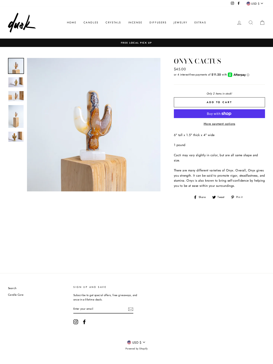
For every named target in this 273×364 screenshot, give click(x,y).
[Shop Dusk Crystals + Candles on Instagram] (75, 321)
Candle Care (15, 295)
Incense (135, 22)
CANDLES (91, 22)
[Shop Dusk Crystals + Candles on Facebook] (84, 321)
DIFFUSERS (157, 22)
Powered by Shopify (136, 348)
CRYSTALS (113, 22)
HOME (71, 22)
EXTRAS (200, 22)
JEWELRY (180, 22)
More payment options (219, 123)
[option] (136, 43)
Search (12, 288)
